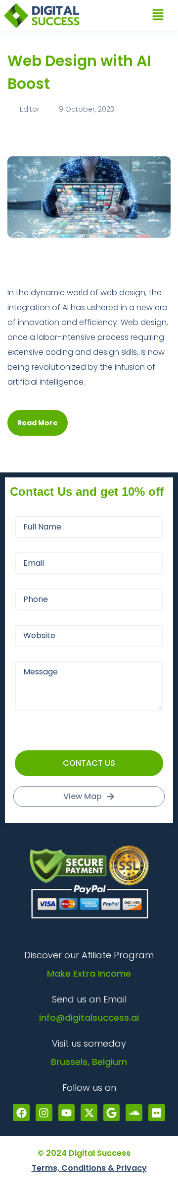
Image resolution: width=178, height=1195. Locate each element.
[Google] (111, 1112)
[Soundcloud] (134, 1112)
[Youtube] (66, 1112)
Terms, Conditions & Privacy (89, 1168)
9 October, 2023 (85, 109)
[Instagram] (44, 1112)
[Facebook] (21, 1112)
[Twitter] (89, 1112)
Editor (30, 109)
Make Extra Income (89, 973)
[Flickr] (156, 1112)
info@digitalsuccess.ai (89, 1017)
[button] (158, 15)
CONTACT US (89, 763)
